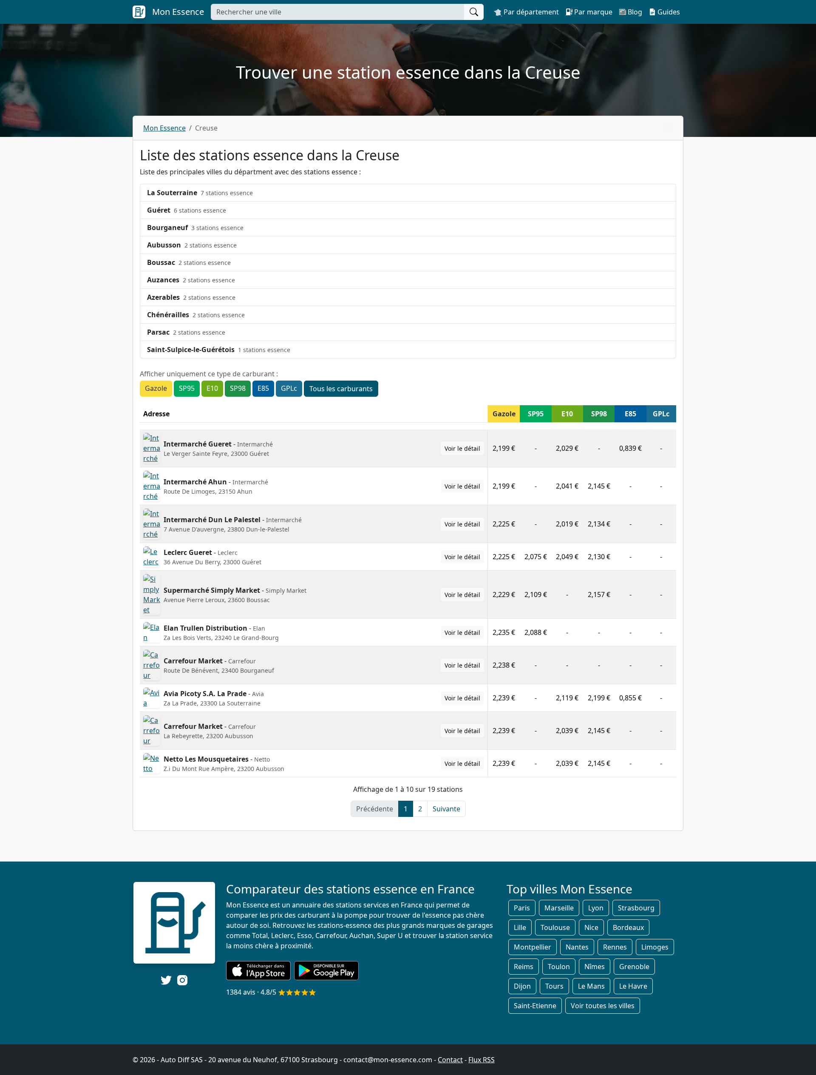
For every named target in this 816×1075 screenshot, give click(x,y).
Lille (520, 927)
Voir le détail (462, 448)
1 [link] (406, 808)
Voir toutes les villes (603, 1005)
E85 (263, 388)
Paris (522, 908)
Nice (591, 927)
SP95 (187, 388)
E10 (212, 388)
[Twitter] (166, 980)
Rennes (615, 947)
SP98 (238, 388)
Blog (634, 12)
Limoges (655, 947)
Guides (668, 12)
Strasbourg (636, 908)
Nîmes (594, 966)
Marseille (559, 908)
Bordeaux (628, 927)
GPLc (289, 388)
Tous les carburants (341, 388)
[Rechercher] (474, 12)
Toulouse (555, 927)
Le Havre (633, 986)
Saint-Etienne (535, 1005)
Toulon (559, 966)
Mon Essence (164, 128)
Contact (450, 1059)
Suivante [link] (446, 808)
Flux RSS (481, 1059)
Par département (530, 12)
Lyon (596, 908)
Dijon (522, 986)
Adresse (156, 413)
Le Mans (591, 986)
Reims (523, 966)
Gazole (156, 388)
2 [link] (420, 808)
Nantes (577, 947)
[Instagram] (182, 979)
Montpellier (532, 947)
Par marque (592, 12)
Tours (554, 986)
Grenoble (634, 966)
